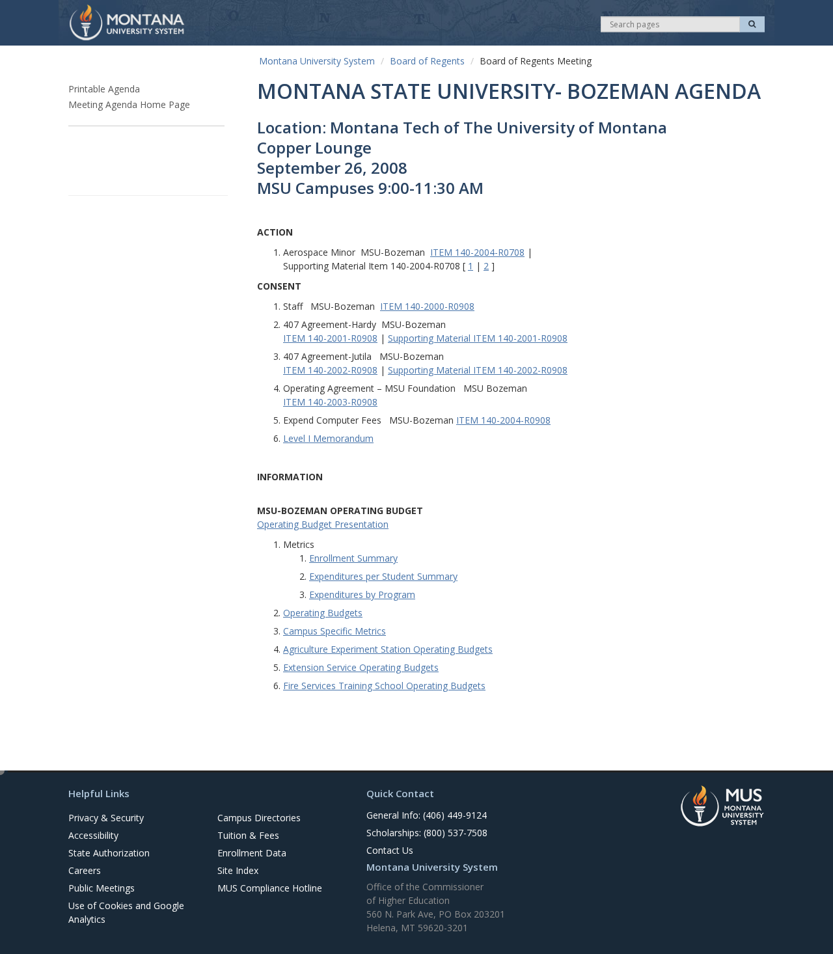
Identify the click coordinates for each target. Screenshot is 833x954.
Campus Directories (259, 817)
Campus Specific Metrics (334, 631)
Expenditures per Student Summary (383, 576)
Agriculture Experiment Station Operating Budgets (388, 649)
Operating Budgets (322, 612)
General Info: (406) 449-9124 (426, 815)
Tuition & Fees (248, 835)
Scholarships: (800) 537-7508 (426, 832)
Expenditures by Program (362, 594)
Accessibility (93, 835)
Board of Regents (427, 61)
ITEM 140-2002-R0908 (330, 370)
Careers (84, 870)
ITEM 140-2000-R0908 (427, 306)
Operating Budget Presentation (323, 524)
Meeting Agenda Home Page (129, 104)
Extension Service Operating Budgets (361, 667)
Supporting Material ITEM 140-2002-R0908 (477, 370)
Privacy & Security (106, 817)
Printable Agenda (104, 89)
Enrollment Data (251, 853)
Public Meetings (101, 888)
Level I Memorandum (328, 438)
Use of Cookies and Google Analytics (126, 912)
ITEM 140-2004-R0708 (477, 252)
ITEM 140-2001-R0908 (330, 338)
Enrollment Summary (353, 558)
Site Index (237, 870)
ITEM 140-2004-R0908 (503, 420)
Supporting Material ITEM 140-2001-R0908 (477, 338)
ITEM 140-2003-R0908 (330, 402)
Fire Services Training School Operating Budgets (384, 685)
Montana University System (317, 61)
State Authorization (109, 853)
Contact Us (389, 850)
